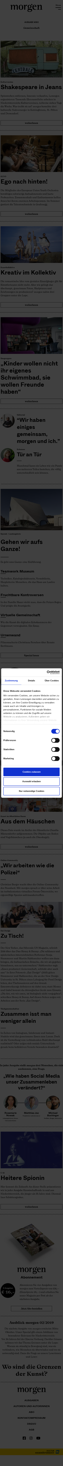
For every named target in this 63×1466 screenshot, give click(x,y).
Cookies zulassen (32, 772)
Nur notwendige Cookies (31, 791)
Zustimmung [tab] (11, 680)
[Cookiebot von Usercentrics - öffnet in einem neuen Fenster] (47, 672)
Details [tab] (31, 680)
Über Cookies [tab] (52, 680)
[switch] (55, 740)
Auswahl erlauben (31, 781)
